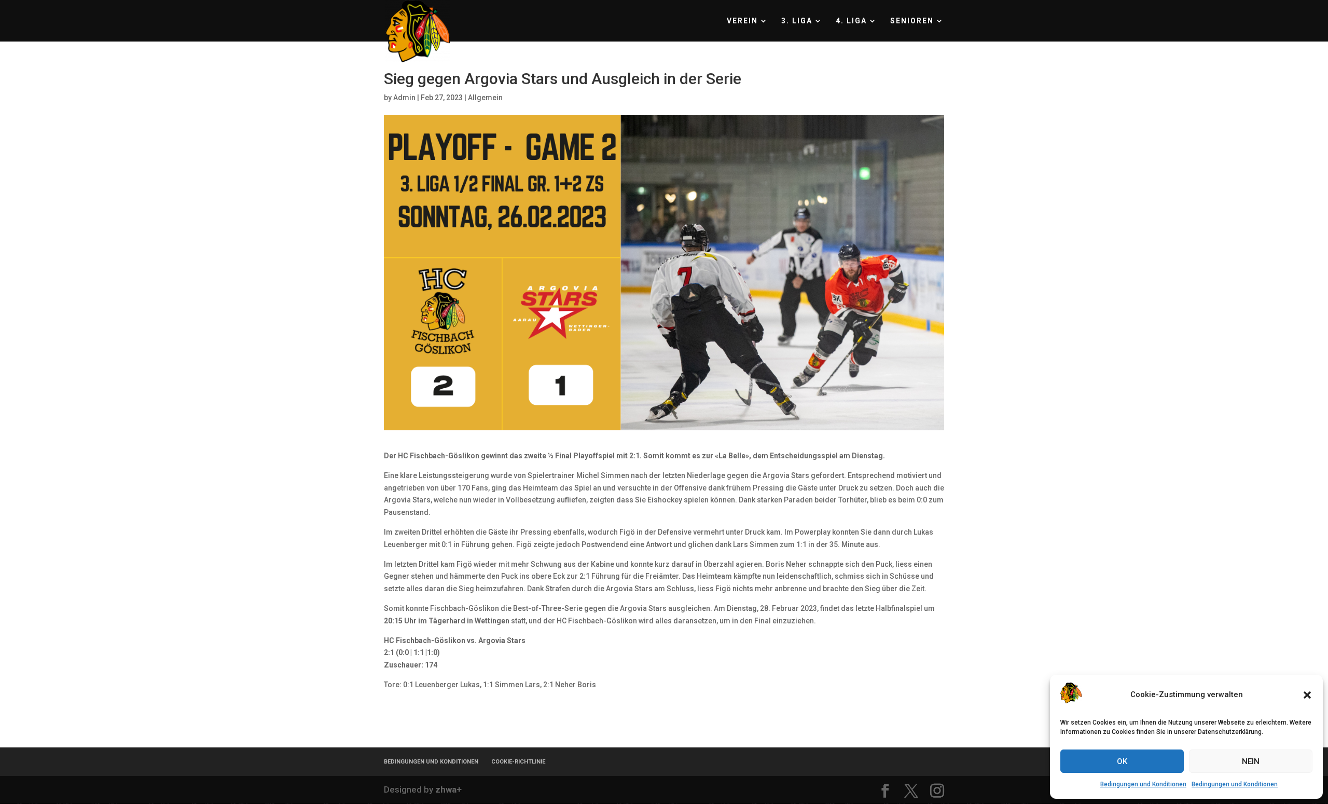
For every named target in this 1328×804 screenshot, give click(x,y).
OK (1122, 761)
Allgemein (485, 97)
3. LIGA (796, 21)
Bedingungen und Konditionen (1143, 784)
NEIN (1251, 761)
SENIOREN (912, 21)
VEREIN (742, 21)
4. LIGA (851, 21)
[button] (1307, 695)
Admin (404, 97)
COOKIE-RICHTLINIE (518, 761)
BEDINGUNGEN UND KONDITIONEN (431, 761)
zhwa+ (448, 789)
